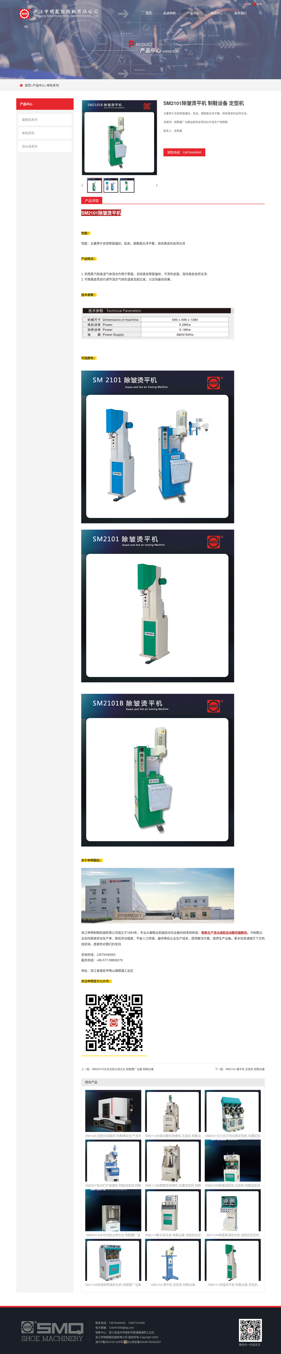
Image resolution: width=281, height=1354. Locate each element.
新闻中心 (217, 13)
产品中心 (193, 13)
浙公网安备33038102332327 (143, 1342)
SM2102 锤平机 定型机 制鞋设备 (245, 1069)
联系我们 (240, 13)
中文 (259, 4)
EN (249, 4)
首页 (149, 13)
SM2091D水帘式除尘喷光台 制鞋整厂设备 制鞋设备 (123, 1069)
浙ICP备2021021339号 (109, 1342)
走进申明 (169, 13)
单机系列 (53, 85)
